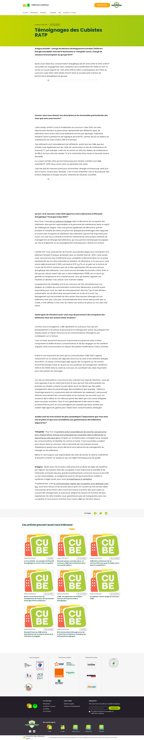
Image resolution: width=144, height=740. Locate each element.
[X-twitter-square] (30, 731)
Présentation (34, 12)
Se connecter (102, 5)
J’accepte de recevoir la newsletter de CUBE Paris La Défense (102, 712)
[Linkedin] (34, 731)
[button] (95, 513)
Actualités (53, 12)
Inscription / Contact (69, 12)
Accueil (25, 12)
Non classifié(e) (54, 24)
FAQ (59, 12)
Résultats (43, 12)
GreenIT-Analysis (98, 737)
